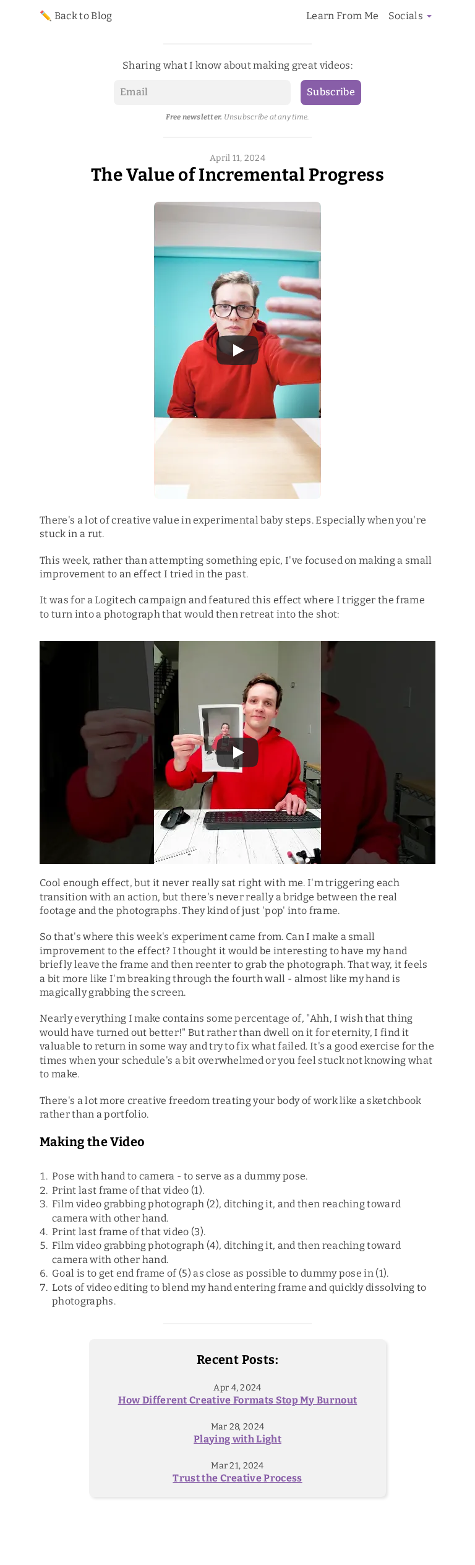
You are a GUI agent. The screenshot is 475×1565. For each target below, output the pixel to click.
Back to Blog (83, 16)
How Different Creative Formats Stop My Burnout (237, 1400)
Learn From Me (342, 16)
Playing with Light (237, 1439)
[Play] (237, 350)
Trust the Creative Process (237, 1478)
